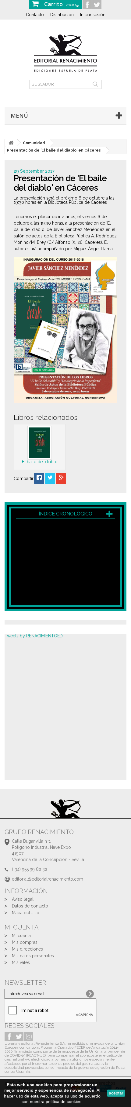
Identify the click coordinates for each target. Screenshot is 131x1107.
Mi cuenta (21, 935)
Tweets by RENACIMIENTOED (34, 635)
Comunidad (34, 143)
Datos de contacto (30, 906)
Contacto (35, 14)
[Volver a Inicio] (11, 143)
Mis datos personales (33, 955)
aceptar (116, 1093)
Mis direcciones (27, 949)
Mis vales (21, 962)
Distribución (62, 14)
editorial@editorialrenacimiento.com (47, 879)
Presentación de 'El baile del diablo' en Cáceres (54, 150)
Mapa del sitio (25, 912)
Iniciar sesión (92, 14)
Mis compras (24, 942)
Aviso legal (23, 899)
